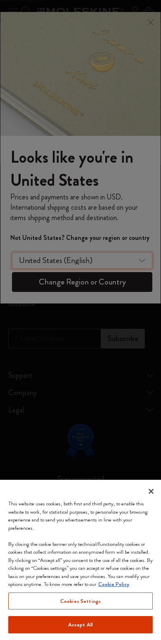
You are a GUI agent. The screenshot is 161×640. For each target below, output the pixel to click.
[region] (80, 560)
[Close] (151, 491)
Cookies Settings (80, 601)
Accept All (80, 624)
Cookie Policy (113, 584)
